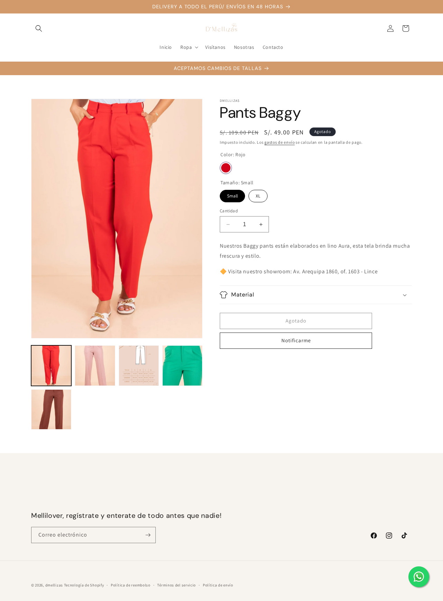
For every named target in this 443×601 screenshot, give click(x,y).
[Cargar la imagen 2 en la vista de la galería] (95, 365)
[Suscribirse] (147, 535)
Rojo (226, 168)
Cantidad (229, 211)
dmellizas (54, 585)
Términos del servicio (176, 585)
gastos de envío (279, 142)
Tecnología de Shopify (84, 585)
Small (232, 194)
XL (258, 194)
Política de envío (218, 585)
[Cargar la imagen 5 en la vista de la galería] (51, 409)
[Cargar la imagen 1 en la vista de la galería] (51, 365)
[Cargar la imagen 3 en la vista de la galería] (139, 365)
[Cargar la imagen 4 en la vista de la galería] (182, 365)
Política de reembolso (131, 585)
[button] (38, 28)
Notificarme (296, 340)
